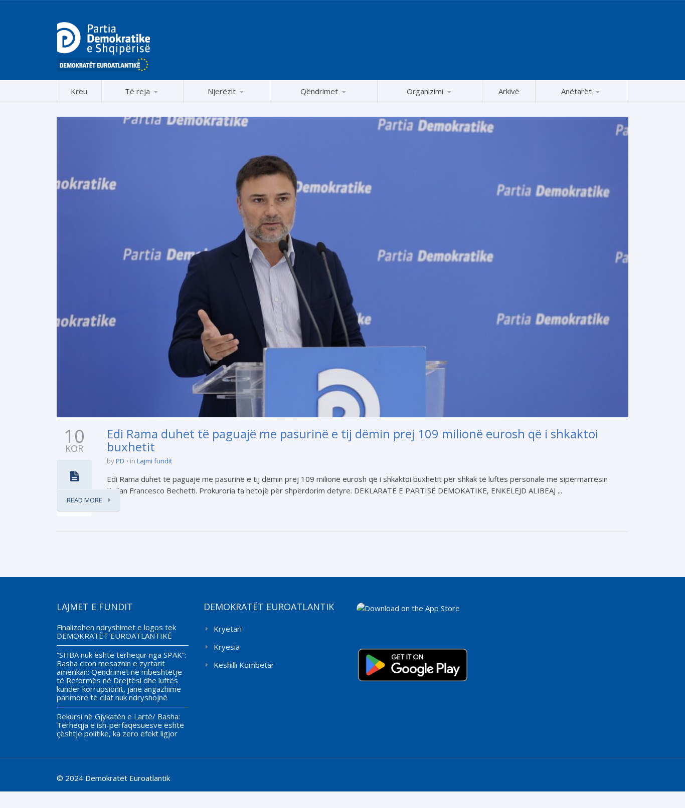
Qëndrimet (319, 91)
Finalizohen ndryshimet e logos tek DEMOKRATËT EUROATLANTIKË (116, 631)
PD (120, 460)
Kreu (79, 91)
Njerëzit (222, 91)
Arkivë (509, 91)
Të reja (137, 91)
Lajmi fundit (154, 460)
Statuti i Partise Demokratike (430, 102)
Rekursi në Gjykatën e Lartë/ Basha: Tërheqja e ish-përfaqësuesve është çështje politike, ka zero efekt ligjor (120, 724)
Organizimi (425, 91)
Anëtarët (576, 91)
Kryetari (228, 629)
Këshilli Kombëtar (244, 665)
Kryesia (227, 647)
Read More (85, 499)
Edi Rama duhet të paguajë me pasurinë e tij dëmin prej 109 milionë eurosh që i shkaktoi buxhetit (352, 440)
